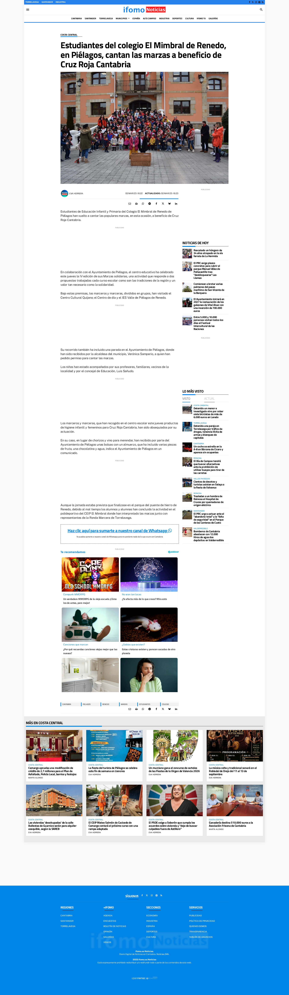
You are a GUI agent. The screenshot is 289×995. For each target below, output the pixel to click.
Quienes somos (198, 926)
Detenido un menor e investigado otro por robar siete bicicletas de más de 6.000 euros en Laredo (208, 412)
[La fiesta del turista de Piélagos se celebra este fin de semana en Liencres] (114, 746)
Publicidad (195, 915)
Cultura (151, 937)
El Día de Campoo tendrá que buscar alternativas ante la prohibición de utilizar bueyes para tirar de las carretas (209, 467)
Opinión (107, 931)
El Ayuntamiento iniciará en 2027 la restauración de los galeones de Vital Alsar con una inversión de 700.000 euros (209, 305)
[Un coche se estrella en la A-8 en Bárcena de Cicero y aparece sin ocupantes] (187, 447)
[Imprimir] (136, 203)
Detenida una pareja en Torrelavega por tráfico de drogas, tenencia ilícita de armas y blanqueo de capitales (208, 432)
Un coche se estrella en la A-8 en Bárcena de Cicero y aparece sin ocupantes (208, 449)
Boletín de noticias (114, 926)
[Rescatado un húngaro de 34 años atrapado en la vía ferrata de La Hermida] (187, 253)
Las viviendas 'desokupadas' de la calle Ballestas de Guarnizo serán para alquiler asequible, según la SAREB (52, 825)
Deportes (151, 931)
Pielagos (87, 704)
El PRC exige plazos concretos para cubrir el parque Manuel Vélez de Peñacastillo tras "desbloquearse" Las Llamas (207, 270)
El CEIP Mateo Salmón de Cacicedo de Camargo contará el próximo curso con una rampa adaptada (113, 825)
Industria (61, 2)
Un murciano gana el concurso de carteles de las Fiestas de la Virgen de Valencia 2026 (174, 769)
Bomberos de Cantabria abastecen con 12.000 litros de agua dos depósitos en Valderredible (209, 535)
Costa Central (69, 35)
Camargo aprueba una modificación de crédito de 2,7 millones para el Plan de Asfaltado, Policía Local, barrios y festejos (52, 771)
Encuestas (109, 921)
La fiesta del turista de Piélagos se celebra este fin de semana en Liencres (113, 769)
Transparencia (198, 931)
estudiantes (144, 704)
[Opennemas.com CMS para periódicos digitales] (144, 978)
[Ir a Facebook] (249, 2)
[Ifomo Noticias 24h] (144, 9)
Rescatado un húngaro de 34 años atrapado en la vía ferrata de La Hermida (208, 253)
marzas (124, 704)
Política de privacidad (202, 921)
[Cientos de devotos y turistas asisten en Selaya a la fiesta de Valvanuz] (187, 482)
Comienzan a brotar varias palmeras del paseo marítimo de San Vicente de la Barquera (209, 288)
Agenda (107, 915)
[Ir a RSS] (262, 2)
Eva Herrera (76, 193)
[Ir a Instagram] (256, 2)
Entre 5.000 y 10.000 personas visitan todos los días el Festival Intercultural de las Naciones (208, 323)
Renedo (105, 704)
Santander (47, 2)
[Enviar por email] (129, 203)
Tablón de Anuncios (201, 937)
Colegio (165, 704)
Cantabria (66, 704)
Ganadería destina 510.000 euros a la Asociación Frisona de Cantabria (231, 824)
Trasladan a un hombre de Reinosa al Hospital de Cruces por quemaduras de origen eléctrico (208, 500)
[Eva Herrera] (64, 193)
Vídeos (107, 942)
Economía (152, 915)
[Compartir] (143, 203)
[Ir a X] (253, 2)
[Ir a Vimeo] (259, 2)
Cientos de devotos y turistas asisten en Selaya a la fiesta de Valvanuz (209, 485)
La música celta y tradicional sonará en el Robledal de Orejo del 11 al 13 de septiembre (233, 771)
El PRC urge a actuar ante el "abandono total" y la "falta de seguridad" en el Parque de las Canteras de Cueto (209, 518)
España (150, 926)
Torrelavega (32, 2)
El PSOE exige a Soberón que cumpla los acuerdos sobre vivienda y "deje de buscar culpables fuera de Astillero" (173, 825)
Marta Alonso (35, 778)
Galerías (108, 937)
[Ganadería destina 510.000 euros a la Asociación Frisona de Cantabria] (235, 800)
